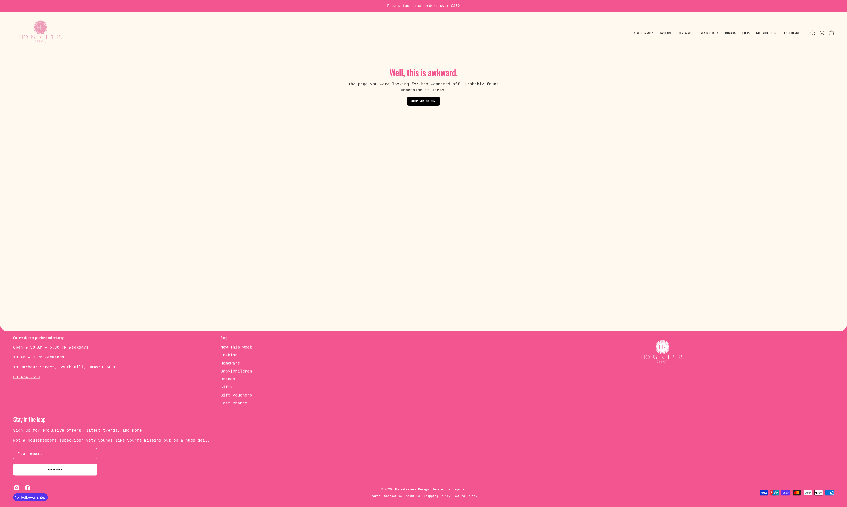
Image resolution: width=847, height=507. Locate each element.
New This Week (236, 347)
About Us (413, 496)
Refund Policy (465, 496)
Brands (228, 379)
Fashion (229, 355)
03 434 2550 (26, 377)
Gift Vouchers (236, 395)
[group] (423, 6)
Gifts (227, 387)
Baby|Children (236, 371)
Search (375, 496)
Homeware (230, 363)
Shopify (458, 489)
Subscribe (55, 469)
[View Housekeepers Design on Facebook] (27, 488)
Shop (224, 337)
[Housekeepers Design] (40, 32)
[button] (708, 33)
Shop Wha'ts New (423, 101)
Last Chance (234, 403)
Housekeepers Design (412, 489)
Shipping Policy (437, 496)
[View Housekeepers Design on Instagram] (16, 488)
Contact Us (393, 496)
